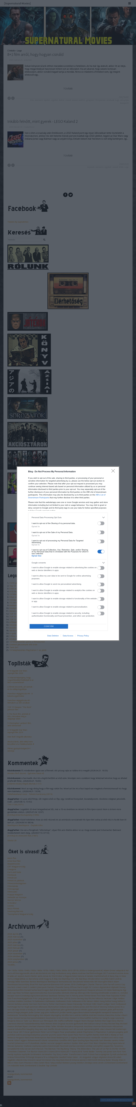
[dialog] (68, 554)
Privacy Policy (83, 636)
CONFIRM (49, 626)
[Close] (113, 471)
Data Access (68, 636)
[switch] (100, 523)
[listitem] (68, 517)
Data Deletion (53, 636)
